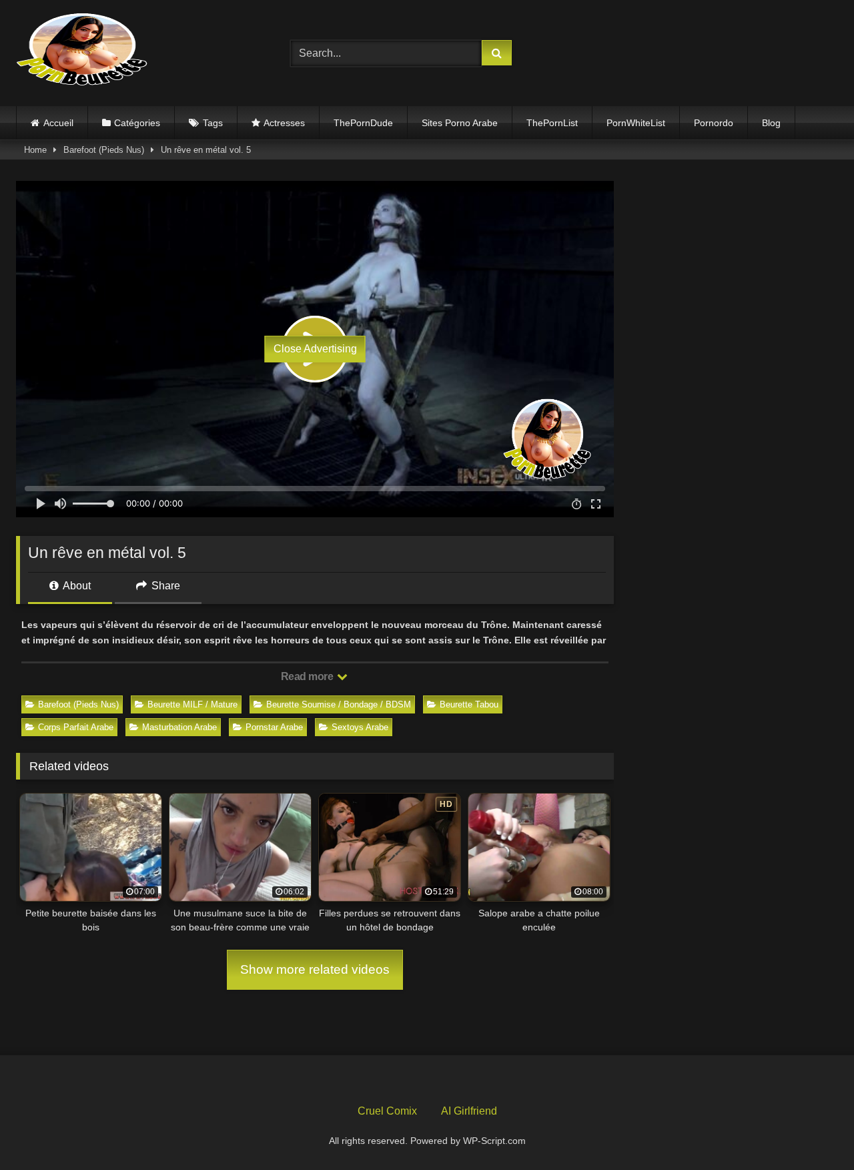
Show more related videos (315, 969)
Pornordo (713, 122)
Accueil (58, 122)
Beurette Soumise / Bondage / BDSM (338, 704)
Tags (213, 122)
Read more (308, 676)
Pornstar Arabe (274, 727)
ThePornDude (363, 122)
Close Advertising (315, 348)
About (76, 585)
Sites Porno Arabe (460, 122)
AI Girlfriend (469, 1111)
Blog (771, 122)
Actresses (284, 122)
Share (164, 585)
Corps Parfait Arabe (75, 727)
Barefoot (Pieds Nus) (103, 150)
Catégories (137, 122)
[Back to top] (812, 1130)
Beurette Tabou (469, 704)
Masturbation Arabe (179, 727)
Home (35, 150)
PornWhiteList (635, 122)
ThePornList (552, 122)
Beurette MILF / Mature (192, 704)
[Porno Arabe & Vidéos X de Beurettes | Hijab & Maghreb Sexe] (82, 51)
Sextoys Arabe (360, 727)
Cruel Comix (387, 1111)
